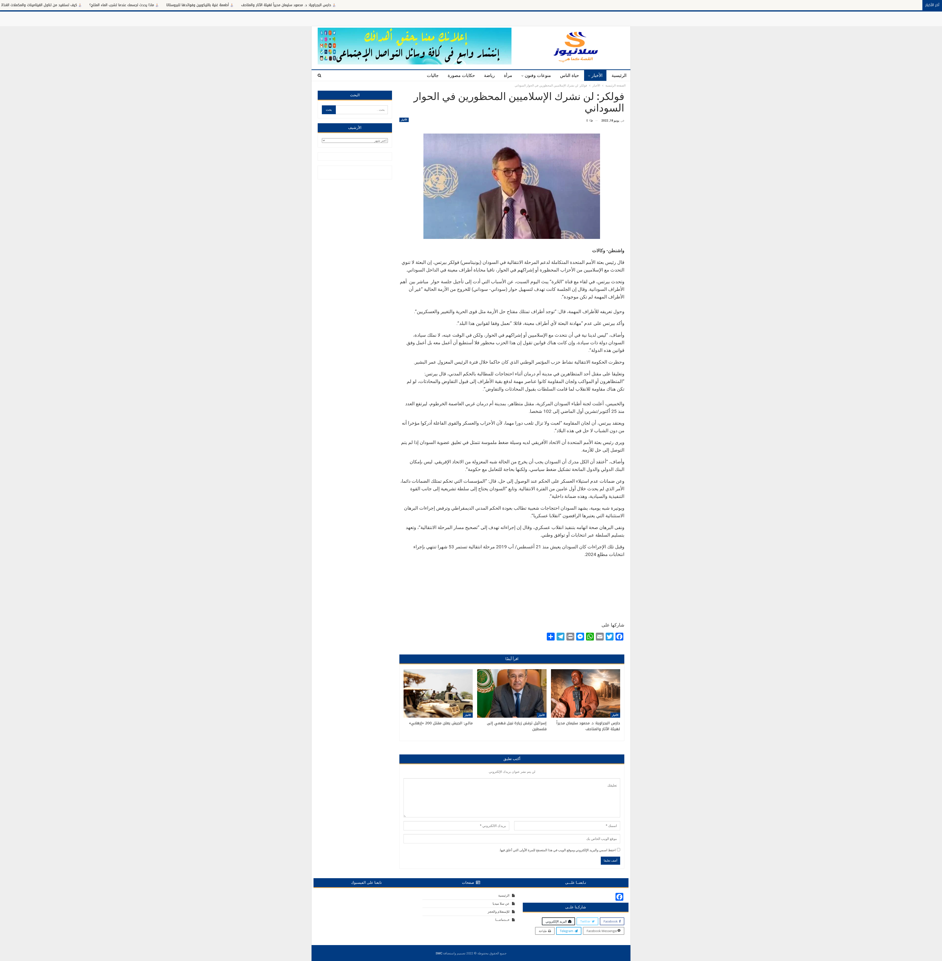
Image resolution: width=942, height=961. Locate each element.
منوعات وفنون (538, 75)
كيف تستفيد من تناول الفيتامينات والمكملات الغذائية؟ (132, 5)
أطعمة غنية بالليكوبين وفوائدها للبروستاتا (293, 5)
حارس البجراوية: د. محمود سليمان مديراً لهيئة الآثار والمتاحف (382, 5)
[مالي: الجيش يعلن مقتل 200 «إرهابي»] (438, 693)
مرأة (508, 75)
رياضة (489, 75)
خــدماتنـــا (502, 920)
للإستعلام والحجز (499, 911)
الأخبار (596, 75)
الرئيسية (619, 75)
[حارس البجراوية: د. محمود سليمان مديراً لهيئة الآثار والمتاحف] (585, 693)
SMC (439, 953)
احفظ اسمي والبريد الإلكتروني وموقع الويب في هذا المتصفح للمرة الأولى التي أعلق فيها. (557, 850)
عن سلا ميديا (501, 903)
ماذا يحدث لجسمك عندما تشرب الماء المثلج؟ (217, 5)
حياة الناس (569, 75)
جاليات (433, 75)
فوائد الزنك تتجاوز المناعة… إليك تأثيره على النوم (43, 5)
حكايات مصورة (461, 75)
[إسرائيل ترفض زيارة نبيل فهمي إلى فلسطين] (511, 693)
